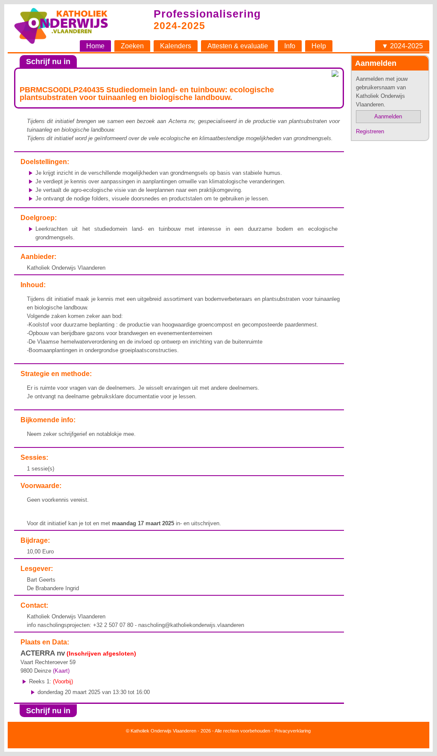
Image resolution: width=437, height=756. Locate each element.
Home (95, 46)
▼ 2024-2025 (402, 46)
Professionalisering (207, 14)
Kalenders (175, 46)
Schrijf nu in (48, 61)
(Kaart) (61, 671)
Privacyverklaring (292, 730)
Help (319, 46)
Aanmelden (388, 116)
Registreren (370, 131)
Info (289, 46)
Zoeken (132, 46)
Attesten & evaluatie (237, 46)
